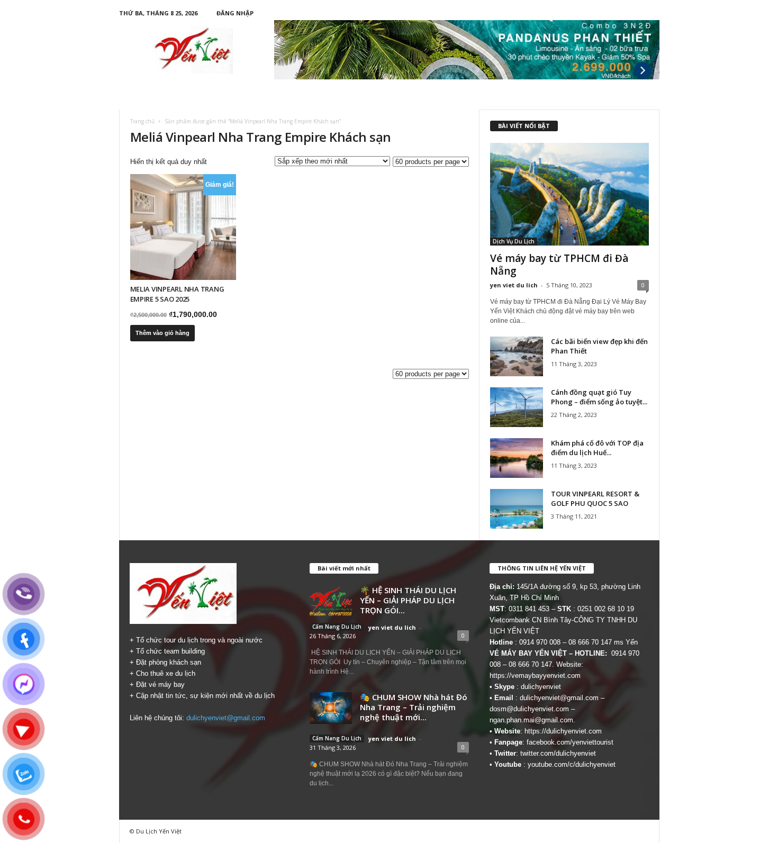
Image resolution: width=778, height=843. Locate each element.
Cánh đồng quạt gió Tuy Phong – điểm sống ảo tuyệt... (599, 396)
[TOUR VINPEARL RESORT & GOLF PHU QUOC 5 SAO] (516, 509)
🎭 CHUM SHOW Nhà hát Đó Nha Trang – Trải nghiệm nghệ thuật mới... (413, 707)
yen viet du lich (514, 285)
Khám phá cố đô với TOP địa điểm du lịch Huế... (597, 447)
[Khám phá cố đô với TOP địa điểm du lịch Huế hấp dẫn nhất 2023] (516, 458)
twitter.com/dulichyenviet (558, 753)
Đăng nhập (235, 13)
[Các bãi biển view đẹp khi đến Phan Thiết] (516, 356)
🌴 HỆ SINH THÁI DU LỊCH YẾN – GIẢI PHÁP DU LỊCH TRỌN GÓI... (408, 600)
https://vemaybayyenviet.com (535, 675)
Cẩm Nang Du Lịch (336, 626)
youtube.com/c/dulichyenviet (572, 764)
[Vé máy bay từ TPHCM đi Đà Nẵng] (569, 194)
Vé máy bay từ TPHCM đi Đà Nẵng (559, 264)
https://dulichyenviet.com (563, 731)
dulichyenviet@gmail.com (225, 718)
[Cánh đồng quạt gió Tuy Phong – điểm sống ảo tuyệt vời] (516, 407)
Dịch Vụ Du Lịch (514, 241)
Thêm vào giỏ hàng (162, 333)
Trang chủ (142, 121)
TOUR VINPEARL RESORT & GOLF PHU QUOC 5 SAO (595, 498)
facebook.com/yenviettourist (570, 742)
